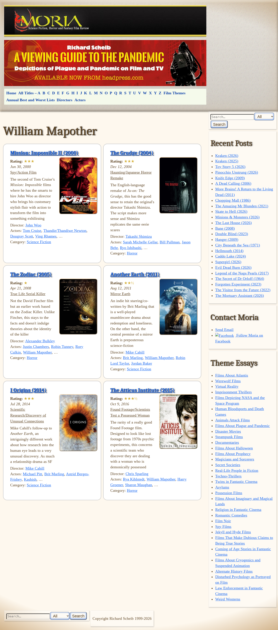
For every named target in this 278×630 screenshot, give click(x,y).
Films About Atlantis (231, 375)
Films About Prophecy (233, 454)
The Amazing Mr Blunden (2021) (241, 206)
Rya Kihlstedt (133, 479)
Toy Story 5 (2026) (230, 167)
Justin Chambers (36, 346)
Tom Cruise (32, 230)
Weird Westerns (227, 599)
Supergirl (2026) (228, 262)
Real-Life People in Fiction (236, 470)
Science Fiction (39, 242)
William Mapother (37, 352)
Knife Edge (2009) (230, 178)
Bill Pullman (170, 242)
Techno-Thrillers (228, 476)
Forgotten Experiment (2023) (238, 284)
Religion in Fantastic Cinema (238, 509)
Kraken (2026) (226, 155)
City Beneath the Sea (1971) (237, 245)
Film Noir (223, 521)
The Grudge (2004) (132, 153)
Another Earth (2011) (135, 274)
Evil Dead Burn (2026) (233, 267)
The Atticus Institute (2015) (142, 390)
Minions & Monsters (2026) (237, 217)
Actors (80, 100)
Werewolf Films (228, 381)
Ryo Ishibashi (130, 248)
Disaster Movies (228, 431)
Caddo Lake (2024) (230, 256)
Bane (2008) (225, 228)
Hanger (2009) (226, 239)
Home (11, 93)
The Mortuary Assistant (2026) (239, 295)
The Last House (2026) (233, 223)
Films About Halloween (234, 448)
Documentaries (227, 442)
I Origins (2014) (28, 390)
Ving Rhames (45, 236)
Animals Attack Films (232, 420)
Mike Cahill (135, 352)
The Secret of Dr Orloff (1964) (239, 278)
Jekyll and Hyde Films (233, 532)
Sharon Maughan (138, 485)
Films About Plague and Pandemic (242, 426)
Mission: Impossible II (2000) (44, 153)
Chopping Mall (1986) (233, 200)
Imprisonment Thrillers (233, 392)
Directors (64, 100)
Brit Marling (133, 358)
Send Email (224, 329)
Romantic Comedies (231, 515)
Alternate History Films (234, 571)
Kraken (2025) (226, 161)
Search (219, 124)
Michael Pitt (32, 474)
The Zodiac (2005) (31, 274)
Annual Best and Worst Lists (30, 100)
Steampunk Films (229, 437)
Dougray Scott (21, 236)
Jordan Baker (141, 363)
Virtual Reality (226, 386)
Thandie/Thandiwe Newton (64, 230)
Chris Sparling (137, 474)
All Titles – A (29, 93)
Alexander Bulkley (40, 341)
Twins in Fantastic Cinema (236, 481)
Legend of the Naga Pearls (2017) (242, 273)
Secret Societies (227, 465)
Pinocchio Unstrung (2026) (236, 172)
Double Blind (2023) (231, 234)
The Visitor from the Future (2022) (242, 290)
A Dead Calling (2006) (233, 183)
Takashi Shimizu (139, 236)
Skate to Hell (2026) (231, 211)
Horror (132, 253)
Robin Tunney (62, 346)
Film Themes (174, 93)
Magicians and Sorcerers (234, 459)
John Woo (33, 225)
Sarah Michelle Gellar (140, 242)
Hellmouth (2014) (229, 251)
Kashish (30, 479)
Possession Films (228, 493)
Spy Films (223, 526)
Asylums (222, 487)
